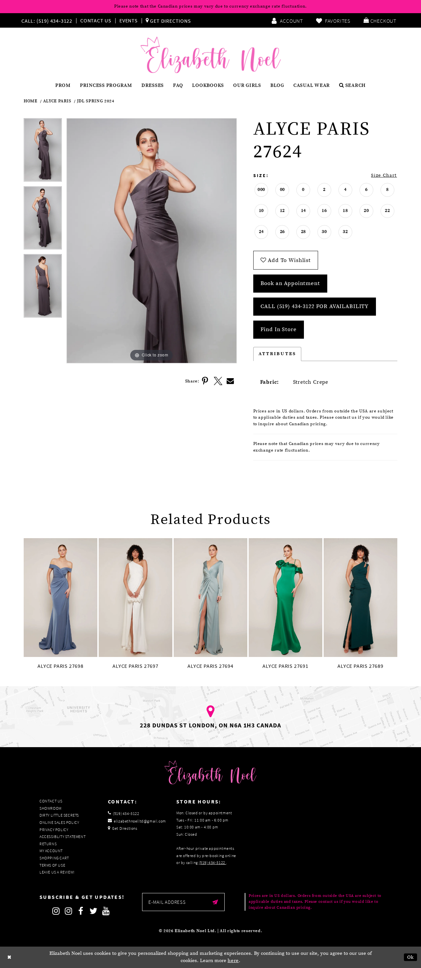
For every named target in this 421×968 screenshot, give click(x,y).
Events (128, 20)
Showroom (50, 808)
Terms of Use (52, 865)
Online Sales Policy (59, 822)
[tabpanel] (43, 152)
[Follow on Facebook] (81, 911)
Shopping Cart (54, 857)
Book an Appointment (290, 283)
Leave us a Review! (57, 872)
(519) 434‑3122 (212, 862)
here (233, 960)
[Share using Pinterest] (205, 381)
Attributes (277, 354)
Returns (48, 843)
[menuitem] (48, 20)
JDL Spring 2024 (95, 101)
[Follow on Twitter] (93, 911)
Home (30, 101)
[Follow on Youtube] (106, 911)
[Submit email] (215, 902)
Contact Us (95, 20)
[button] (380, 20)
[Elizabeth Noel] (211, 55)
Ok (410, 957)
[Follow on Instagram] (56, 911)
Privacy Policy (53, 829)
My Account (51, 850)
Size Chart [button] (384, 175)
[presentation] (60, 597)
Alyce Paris (57, 101)
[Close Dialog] (9, 957)
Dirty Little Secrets (59, 815)
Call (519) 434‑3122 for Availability (314, 306)
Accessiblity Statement (62, 836)
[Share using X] (218, 381)
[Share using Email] (230, 381)
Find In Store (278, 329)
